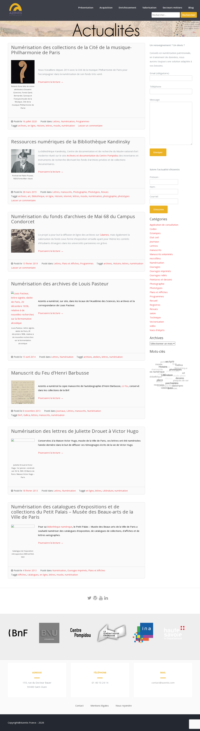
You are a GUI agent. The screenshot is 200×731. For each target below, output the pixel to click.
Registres (155, 304)
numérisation (68, 125)
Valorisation (149, 7)
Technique (155, 317)
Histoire (41, 125)
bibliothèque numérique (59, 526)
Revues (104, 191)
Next (191, 633)
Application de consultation (164, 224)
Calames (104, 234)
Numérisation (68, 121)
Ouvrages (155, 266)
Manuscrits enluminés (161, 254)
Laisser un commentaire (90, 125)
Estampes (155, 233)
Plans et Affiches (70, 263)
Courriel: (154, 196)
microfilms (155, 258)
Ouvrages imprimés (77, 570)
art (29, 196)
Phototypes (94, 191)
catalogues (33, 574)
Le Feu (125, 386)
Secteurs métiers (172, 7)
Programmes (82, 121)
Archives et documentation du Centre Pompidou (92, 155)
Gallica (26, 415)
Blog (191, 7)
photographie (110, 196)
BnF (20, 415)
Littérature (108, 490)
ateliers (96, 356)
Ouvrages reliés (158, 275)
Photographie (80, 191)
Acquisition (106, 7)
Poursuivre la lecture (50, 81)
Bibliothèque (38, 196)
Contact (79, 705)
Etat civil (154, 237)
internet (68, 196)
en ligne (31, 125)
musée (56, 125)
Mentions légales (99, 705)
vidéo (153, 325)
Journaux (60, 410)
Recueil (153, 300)
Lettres (56, 121)
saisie (153, 313)
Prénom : (154, 177)
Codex (153, 228)
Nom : (153, 186)
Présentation (85, 7)
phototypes (124, 196)
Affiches (22, 574)
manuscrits (66, 191)
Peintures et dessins (161, 279)
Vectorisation (157, 321)
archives (22, 125)
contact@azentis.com (163, 682)
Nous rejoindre (124, 705)
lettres (49, 125)
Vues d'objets (157, 330)
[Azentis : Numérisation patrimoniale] (15, 15)
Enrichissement (127, 7)
